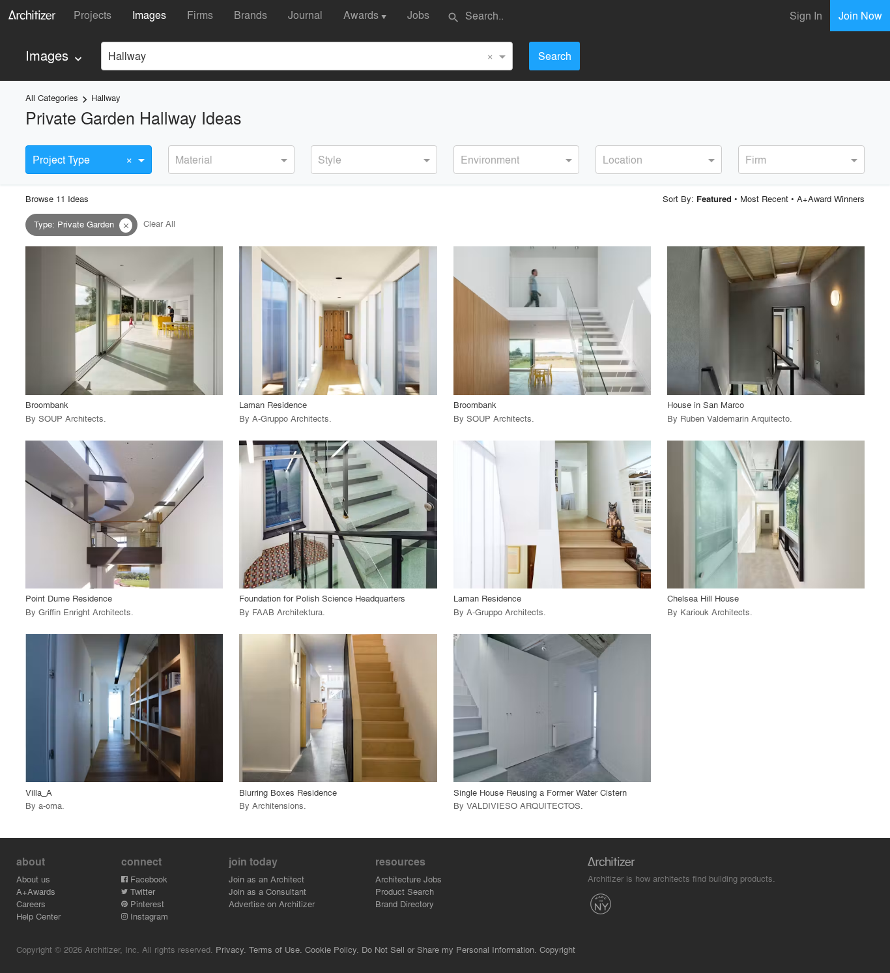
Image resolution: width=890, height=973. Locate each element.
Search (554, 55)
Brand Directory (404, 903)
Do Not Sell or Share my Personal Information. (449, 949)
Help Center (38, 916)
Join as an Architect (266, 879)
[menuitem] (55, 55)
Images (149, 14)
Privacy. (231, 949)
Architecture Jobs (408, 879)
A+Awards (35, 891)
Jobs (418, 14)
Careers (31, 903)
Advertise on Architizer (272, 903)
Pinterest (146, 903)
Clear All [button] (159, 224)
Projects (92, 14)
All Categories (51, 97)
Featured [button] (714, 199)
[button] (125, 225)
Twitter (141, 891)
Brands (250, 14)
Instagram (148, 916)
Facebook (147, 879)
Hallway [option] (127, 55)
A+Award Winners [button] (831, 198)
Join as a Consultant (267, 891)
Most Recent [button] (764, 198)
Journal (305, 14)
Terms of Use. (275, 949)
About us (33, 879)
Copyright (557, 949)
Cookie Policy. (332, 949)
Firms (200, 14)
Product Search (404, 891)
